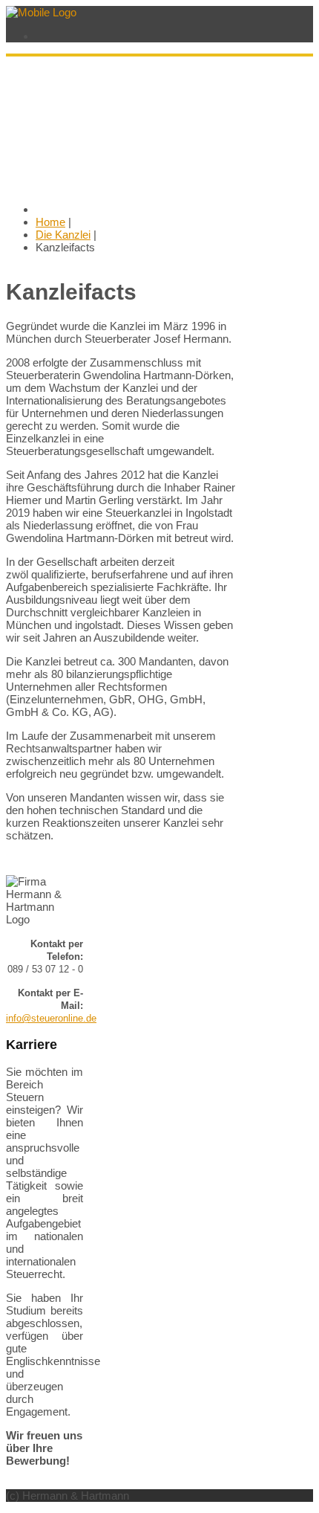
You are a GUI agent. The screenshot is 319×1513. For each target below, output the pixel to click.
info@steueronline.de (51, 1018)
